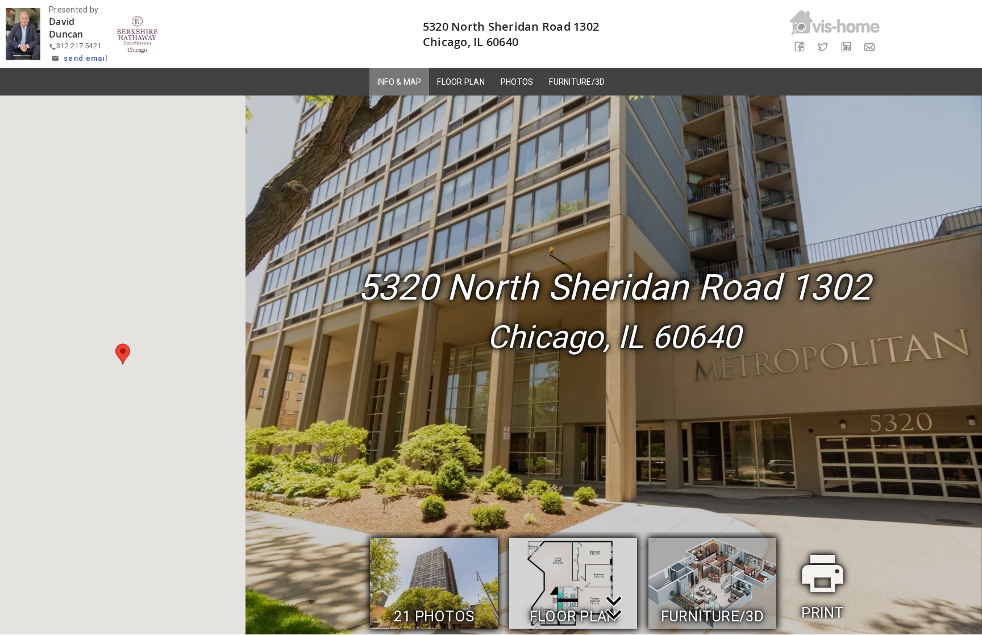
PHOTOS (517, 81)
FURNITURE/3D (577, 81)
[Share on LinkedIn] (846, 47)
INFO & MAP (399, 81)
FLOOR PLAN (461, 81)
